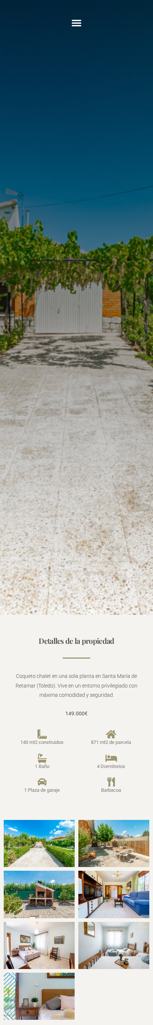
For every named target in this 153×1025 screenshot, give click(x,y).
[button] (76, 22)
